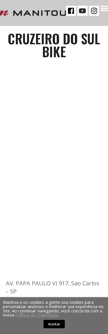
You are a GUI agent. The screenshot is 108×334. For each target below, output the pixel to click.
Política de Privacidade (36, 315)
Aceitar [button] (54, 324)
